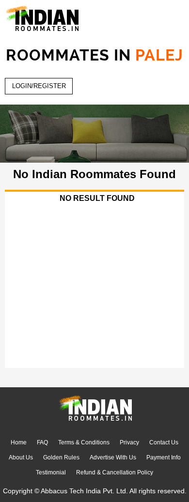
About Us (21, 457)
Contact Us (163, 442)
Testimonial (51, 472)
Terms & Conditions (84, 442)
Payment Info (163, 457)
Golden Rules (61, 457)
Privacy (129, 442)
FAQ (42, 442)
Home (19, 442)
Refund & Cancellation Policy (114, 472)
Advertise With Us (113, 457)
